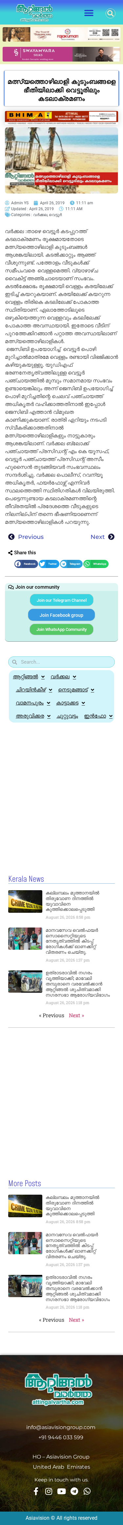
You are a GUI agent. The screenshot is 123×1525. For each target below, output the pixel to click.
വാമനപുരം (30, 703)
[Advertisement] (61, 791)
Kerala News (26, 879)
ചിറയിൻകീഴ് (31, 690)
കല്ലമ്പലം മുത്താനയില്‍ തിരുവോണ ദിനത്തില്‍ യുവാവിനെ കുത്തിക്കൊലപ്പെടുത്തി (72, 901)
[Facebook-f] (36, 1491)
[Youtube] (62, 1491)
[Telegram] (74, 1491)
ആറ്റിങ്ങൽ (25, 676)
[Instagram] (49, 1491)
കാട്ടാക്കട (67, 703)
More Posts (24, 1183)
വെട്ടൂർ (55, 214)
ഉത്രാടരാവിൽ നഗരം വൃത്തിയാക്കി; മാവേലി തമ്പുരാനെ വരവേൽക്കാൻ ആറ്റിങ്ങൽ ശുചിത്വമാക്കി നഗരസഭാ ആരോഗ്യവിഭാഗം (78, 984)
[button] (89, 13)
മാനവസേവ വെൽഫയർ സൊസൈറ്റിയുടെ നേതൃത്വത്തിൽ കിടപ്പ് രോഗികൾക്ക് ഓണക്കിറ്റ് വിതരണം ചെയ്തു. (72, 941)
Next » (76, 1015)
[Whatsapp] (87, 1491)
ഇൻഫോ (95, 716)
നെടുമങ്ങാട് (73, 690)
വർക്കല (40, 214)
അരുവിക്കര (30, 716)
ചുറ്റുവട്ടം (67, 716)
